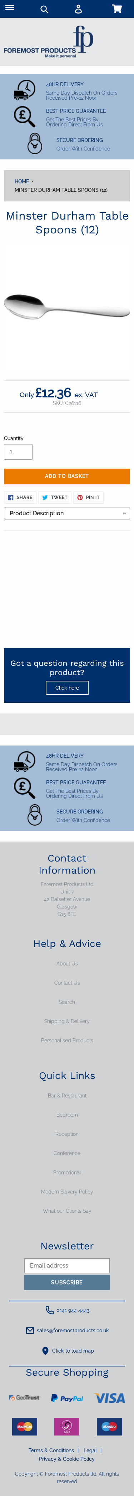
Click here (67, 688)
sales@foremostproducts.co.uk (73, 1330)
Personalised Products (67, 1040)
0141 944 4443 (73, 1310)
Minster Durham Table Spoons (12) (61, 190)
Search (67, 1002)
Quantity (14, 438)
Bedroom (67, 1115)
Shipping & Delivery (67, 1021)
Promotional (67, 1172)
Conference (67, 1153)
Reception (67, 1134)
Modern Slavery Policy (67, 1192)
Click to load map (73, 1351)
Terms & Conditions (54, 1450)
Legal (92, 1450)
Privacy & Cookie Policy (67, 1459)
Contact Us (67, 983)
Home (22, 181)
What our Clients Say (67, 1211)
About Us (67, 963)
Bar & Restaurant (67, 1096)
